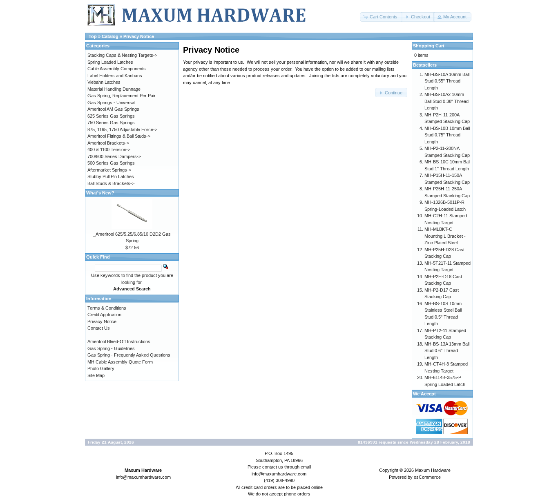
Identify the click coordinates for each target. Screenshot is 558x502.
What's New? (100, 192)
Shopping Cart (428, 45)
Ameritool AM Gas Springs (113, 109)
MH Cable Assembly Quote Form (120, 361)
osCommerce (427, 477)
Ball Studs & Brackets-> (110, 183)
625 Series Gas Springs (111, 116)
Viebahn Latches (104, 82)
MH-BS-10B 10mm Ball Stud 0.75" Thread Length (447, 135)
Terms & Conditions (106, 308)
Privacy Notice (138, 36)
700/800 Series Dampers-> (114, 156)
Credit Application (104, 314)
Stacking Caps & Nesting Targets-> (122, 55)
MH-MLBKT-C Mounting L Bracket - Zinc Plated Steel (445, 236)
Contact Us (98, 328)
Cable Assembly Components (116, 68)
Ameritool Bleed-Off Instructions (118, 341)
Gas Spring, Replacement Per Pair (121, 95)
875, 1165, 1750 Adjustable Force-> (122, 129)
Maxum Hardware (433, 470)
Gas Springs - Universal (111, 102)
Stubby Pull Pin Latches (110, 176)
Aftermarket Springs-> (109, 169)
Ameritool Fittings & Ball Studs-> (118, 136)
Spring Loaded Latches (110, 62)
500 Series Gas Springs (111, 163)
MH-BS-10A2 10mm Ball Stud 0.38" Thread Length (446, 101)
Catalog (110, 36)
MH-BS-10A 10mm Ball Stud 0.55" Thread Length (446, 81)
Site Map (96, 375)
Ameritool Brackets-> (108, 143)
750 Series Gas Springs (111, 122)
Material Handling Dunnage (114, 89)
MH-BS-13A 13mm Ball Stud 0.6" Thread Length (446, 350)
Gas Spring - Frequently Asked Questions (128, 355)
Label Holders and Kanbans (114, 75)
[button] (381, 17)
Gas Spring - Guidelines (111, 348)
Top (93, 36)
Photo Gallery (100, 368)
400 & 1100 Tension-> (108, 149)
